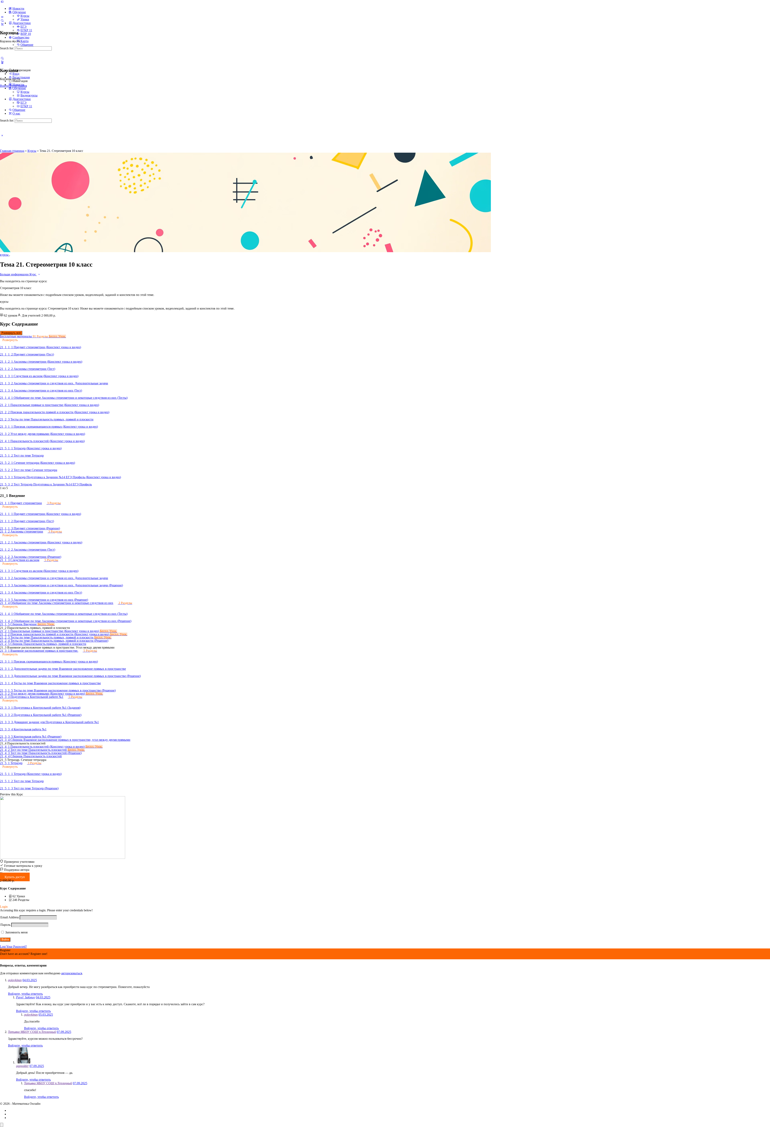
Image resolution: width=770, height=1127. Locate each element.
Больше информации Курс (18, 274)
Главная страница (12, 150)
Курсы (31, 150)
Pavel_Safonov (25, 997)
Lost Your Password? (13, 946)
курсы (4, 254)
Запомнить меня (15, 932)
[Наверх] (1, 1125)
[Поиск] (2, 58)
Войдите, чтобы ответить (25, 993)
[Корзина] (2, 24)
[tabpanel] (385, 288)
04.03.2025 (29, 980)
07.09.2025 (64, 1032)
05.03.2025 (45, 1014)
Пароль (5, 924)
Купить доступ (15, 877)
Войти (4, 85)
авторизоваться (71, 973)
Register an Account (13, 957)
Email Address (9, 917)
